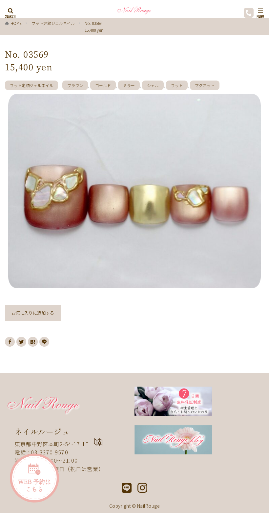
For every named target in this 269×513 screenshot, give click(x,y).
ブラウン (75, 85)
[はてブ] (33, 342)
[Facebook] (10, 342)
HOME (16, 23)
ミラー (129, 85)
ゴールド (103, 85)
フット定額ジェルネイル (53, 23)
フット (177, 85)
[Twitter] (21, 342)
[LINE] (44, 342)
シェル (153, 85)
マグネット (205, 85)
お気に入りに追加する (32, 313)
